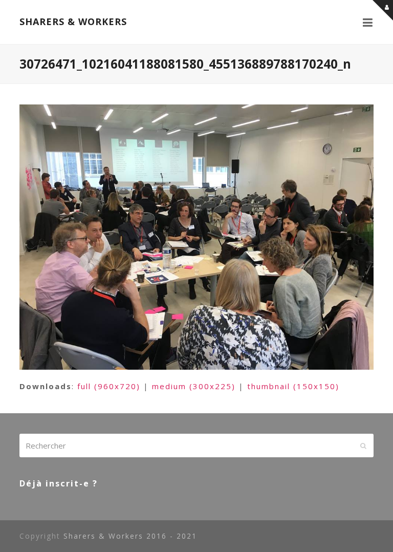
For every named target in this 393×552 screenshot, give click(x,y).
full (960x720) (108, 386)
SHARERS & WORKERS (73, 21)
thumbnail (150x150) (293, 386)
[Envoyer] (363, 445)
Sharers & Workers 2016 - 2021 (130, 536)
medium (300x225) (193, 386)
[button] (368, 22)
